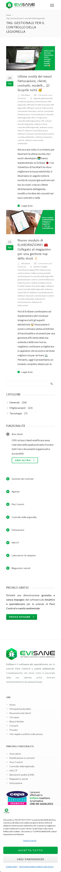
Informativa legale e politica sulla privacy (36, 866)
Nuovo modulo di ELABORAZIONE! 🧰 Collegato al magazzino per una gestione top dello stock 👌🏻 (34, 249)
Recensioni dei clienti (20, 713)
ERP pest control (34, 108)
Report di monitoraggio (35, 286)
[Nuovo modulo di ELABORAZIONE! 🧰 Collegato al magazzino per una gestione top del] (30, 222)
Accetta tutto (30, 850)
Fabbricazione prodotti (40, 273)
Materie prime (24, 283)
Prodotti (21, 286)
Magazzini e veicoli (18, 778)
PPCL (33, 117)
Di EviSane (25, 95)
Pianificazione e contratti (22, 758)
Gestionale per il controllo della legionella (35, 276)
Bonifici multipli (40, 266)
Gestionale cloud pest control (30, 111)
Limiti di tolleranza (46, 279)
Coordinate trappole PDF (28, 270)
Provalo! (13, 729)
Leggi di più (27, 206)
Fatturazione (47, 108)
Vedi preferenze (30, 859)
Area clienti (15, 753)
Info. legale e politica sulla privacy (26, 734)
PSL (42, 121)
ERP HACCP (32, 105)
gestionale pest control (27, 279)
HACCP (13, 770)
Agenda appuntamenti (43, 98)
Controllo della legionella (21, 766)
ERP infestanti (44, 105)
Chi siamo (14, 717)
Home (12, 704)
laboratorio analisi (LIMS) (21, 774)
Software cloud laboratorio (36, 130)
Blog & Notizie (16, 721)
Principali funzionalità (20, 709)
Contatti (13, 725)
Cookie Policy (12, 866)
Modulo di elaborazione (41, 283)
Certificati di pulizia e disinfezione (32, 101)
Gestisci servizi (29, 840)
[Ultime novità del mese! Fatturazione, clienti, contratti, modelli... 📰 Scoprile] (30, 58)
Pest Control (16, 762)
